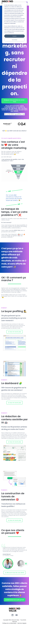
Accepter (15, 36)
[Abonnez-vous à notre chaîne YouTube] (16, 615)
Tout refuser (14, 39)
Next (26, 563)
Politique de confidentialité (9, 623)
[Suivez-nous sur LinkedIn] (12, 615)
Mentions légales (22, 623)
